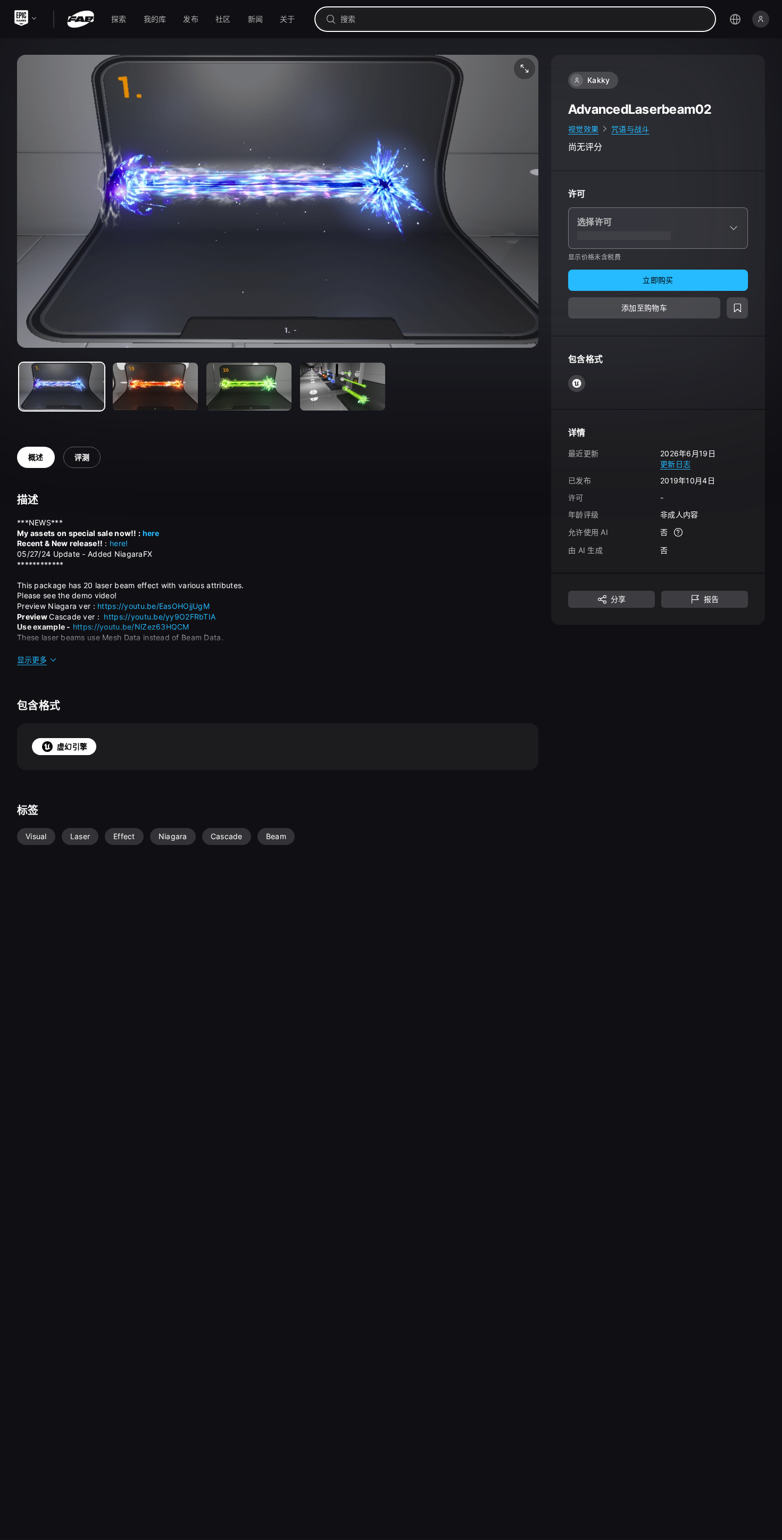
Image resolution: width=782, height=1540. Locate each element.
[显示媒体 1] (155, 387)
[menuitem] (119, 19)
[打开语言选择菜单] (735, 19)
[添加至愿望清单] (737, 308)
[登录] (760, 19)
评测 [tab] (82, 457)
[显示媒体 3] (342, 387)
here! (119, 543)
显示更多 (32, 659)
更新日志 (675, 463)
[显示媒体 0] (61, 387)
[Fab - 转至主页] (80, 19)
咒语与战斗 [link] (630, 128)
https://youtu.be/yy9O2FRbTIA (159, 616)
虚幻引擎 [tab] (72, 746)
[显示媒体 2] (249, 387)
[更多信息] (678, 532)
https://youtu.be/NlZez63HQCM (131, 626)
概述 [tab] (36, 457)
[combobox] (522, 19)
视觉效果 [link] (583, 128)
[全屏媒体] (524, 68)
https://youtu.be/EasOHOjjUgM (153, 605)
